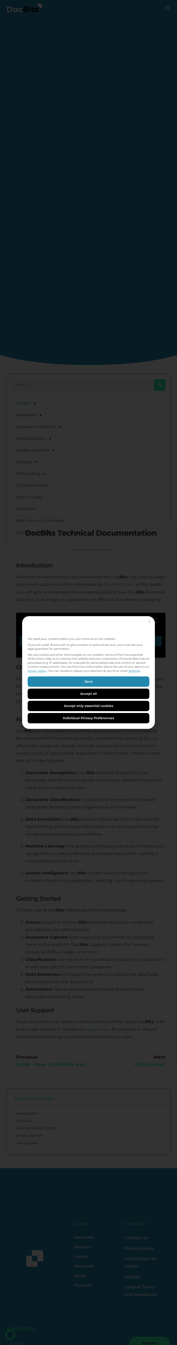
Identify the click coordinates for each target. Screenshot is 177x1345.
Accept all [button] (88, 694)
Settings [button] (134, 670)
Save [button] (89, 681)
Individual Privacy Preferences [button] (88, 718)
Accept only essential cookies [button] (88, 706)
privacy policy (37, 670)
